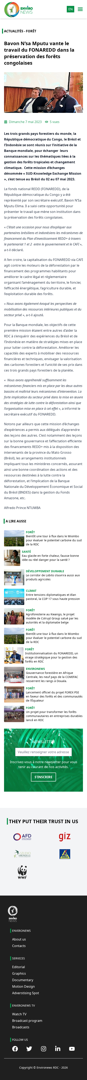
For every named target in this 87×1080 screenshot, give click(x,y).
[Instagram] (44, 1049)
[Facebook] (15, 1049)
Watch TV (19, 1014)
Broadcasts (20, 1027)
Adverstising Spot (25, 993)
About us (19, 939)
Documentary (22, 980)
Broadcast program (27, 1020)
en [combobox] (70, 9)
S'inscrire (43, 777)
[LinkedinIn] (58, 1049)
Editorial (18, 967)
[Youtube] (72, 1049)
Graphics (19, 973)
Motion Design (23, 986)
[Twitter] (29, 1049)
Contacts (19, 946)
